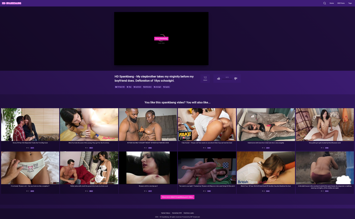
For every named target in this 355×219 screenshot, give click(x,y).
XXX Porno (341, 3)
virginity (167, 87)
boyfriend (138, 87)
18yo (129, 87)
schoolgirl (158, 87)
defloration (148, 87)
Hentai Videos (165, 213)
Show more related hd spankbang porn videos (177, 197)
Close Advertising (161, 38)
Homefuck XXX (177, 213)
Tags (350, 3)
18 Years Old (120, 87)
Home (332, 3)
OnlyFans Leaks (189, 213)
